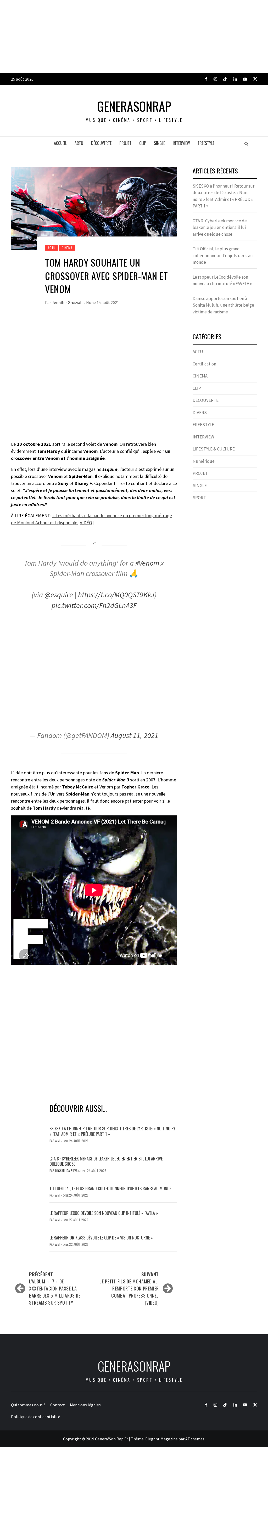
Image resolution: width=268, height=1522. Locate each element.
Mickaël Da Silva (66, 1170)
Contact (57, 1404)
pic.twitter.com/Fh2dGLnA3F (94, 605)
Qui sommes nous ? (28, 1404)
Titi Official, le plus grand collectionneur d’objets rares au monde (110, 1188)
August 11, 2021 (134, 735)
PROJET (125, 143)
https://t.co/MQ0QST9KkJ (116, 594)
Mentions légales (85, 1404)
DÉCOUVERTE (101, 143)
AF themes (194, 1438)
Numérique (204, 461)
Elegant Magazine (161, 1438)
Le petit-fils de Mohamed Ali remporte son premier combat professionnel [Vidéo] (129, 1288)
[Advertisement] (134, 36)
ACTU (79, 143)
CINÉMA (67, 247)
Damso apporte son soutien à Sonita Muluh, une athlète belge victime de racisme (223, 305)
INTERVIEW (181, 143)
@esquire (58, 594)
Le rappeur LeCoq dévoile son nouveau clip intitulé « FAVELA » (103, 1213)
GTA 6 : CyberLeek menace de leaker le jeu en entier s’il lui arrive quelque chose (106, 1161)
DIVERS (200, 412)
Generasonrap (134, 106)
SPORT (199, 497)
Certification (204, 364)
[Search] (246, 143)
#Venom (147, 563)
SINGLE (159, 143)
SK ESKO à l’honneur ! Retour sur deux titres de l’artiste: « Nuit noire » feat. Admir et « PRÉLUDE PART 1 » (112, 1131)
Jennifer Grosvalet (69, 302)
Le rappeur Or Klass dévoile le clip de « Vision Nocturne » (101, 1237)
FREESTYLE (206, 143)
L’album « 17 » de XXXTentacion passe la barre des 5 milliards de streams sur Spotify (54, 1288)
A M (57, 1140)
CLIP (142, 143)
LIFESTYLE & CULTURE (214, 449)
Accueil (60, 143)
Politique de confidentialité (35, 1416)
